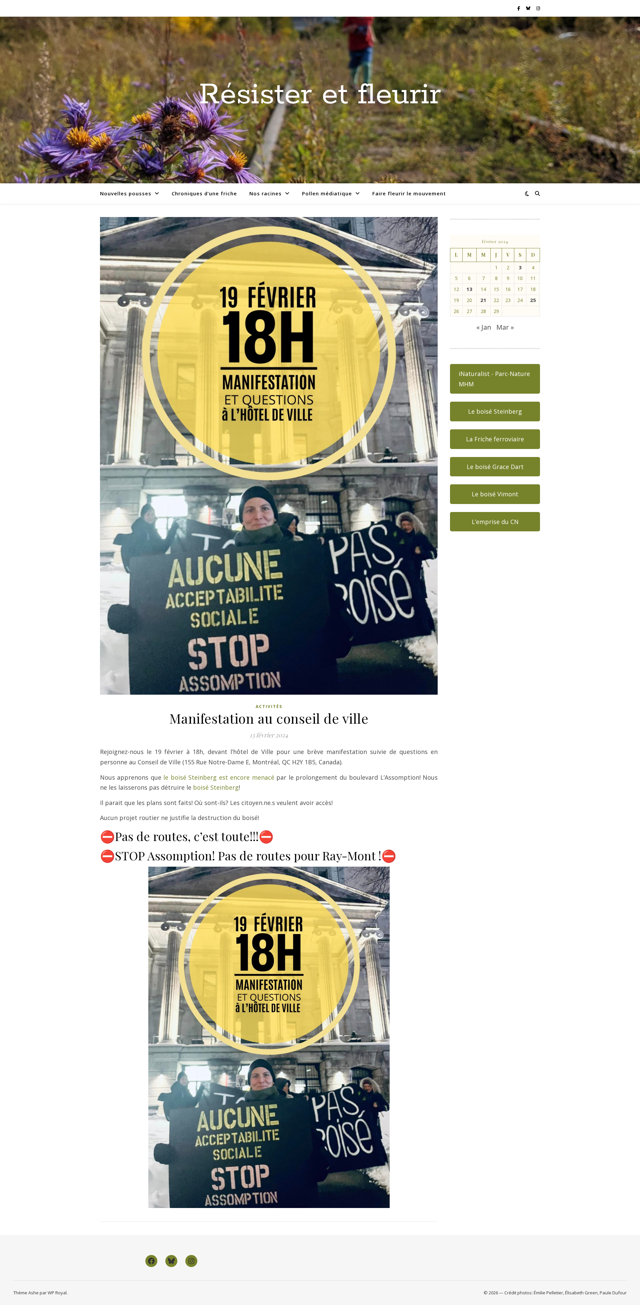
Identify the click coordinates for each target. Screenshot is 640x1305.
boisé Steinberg (215, 787)
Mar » (505, 327)
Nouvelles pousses (125, 193)
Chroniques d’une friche (204, 193)
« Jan (483, 327)
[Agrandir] (381, 875)
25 (533, 300)
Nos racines (265, 193)
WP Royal (57, 1293)
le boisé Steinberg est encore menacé (218, 777)
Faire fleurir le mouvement (409, 193)
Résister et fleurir (320, 95)
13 (469, 289)
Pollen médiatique (327, 193)
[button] (495, 379)
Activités (269, 706)
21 (483, 300)
